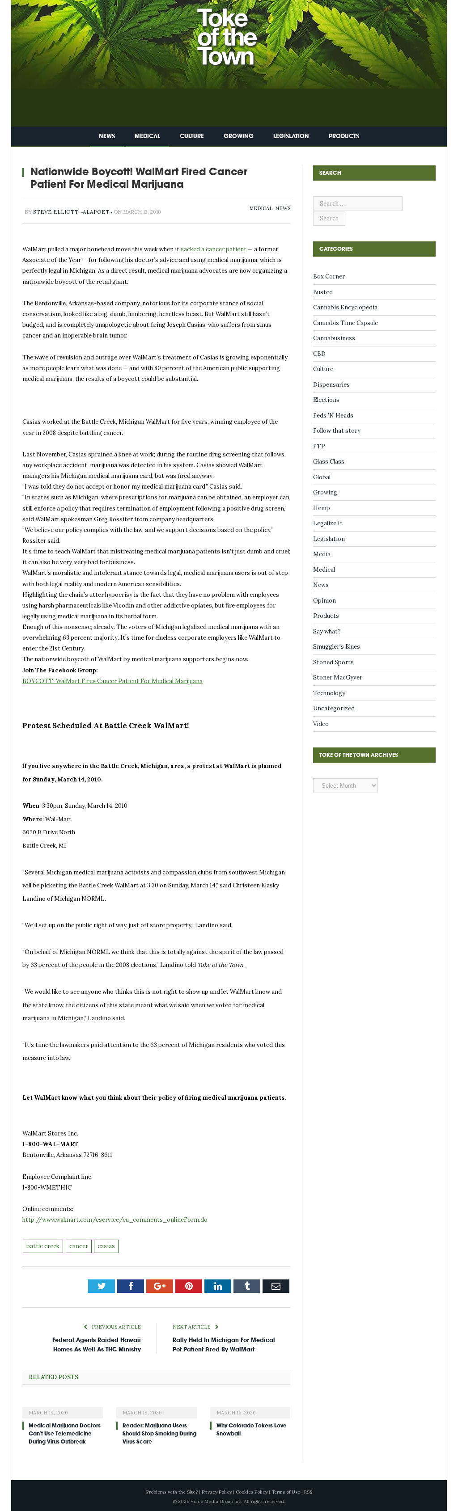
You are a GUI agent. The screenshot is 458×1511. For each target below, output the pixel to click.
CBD (319, 354)
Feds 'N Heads (333, 415)
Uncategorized (334, 708)
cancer (78, 1246)
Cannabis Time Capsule (345, 323)
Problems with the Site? (172, 1492)
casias (106, 1246)
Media (322, 554)
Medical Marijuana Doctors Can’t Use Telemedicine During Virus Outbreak (65, 1433)
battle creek (42, 1246)
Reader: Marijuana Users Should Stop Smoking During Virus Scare (159, 1433)
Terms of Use (285, 1492)
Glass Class (328, 461)
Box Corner (329, 276)
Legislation (291, 136)
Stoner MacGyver (337, 677)
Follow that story (336, 431)
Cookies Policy (251, 1492)
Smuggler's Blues (336, 646)
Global (322, 477)
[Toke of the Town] (238, 31)
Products (344, 136)
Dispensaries (331, 384)
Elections (326, 400)
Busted (323, 292)
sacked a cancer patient (213, 249)
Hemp (321, 508)
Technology (329, 693)
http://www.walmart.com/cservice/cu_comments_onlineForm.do (115, 1220)
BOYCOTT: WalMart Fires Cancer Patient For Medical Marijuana (112, 681)
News (107, 136)
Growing (239, 136)
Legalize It (328, 523)
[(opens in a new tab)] (62, 1406)
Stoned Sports (333, 662)
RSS (308, 1492)
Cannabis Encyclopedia (345, 307)
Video (321, 724)
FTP (319, 446)
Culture (192, 136)
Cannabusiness (334, 338)
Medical (147, 136)
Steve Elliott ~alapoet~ (72, 211)
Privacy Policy (217, 1492)
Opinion (324, 600)
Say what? (327, 631)
